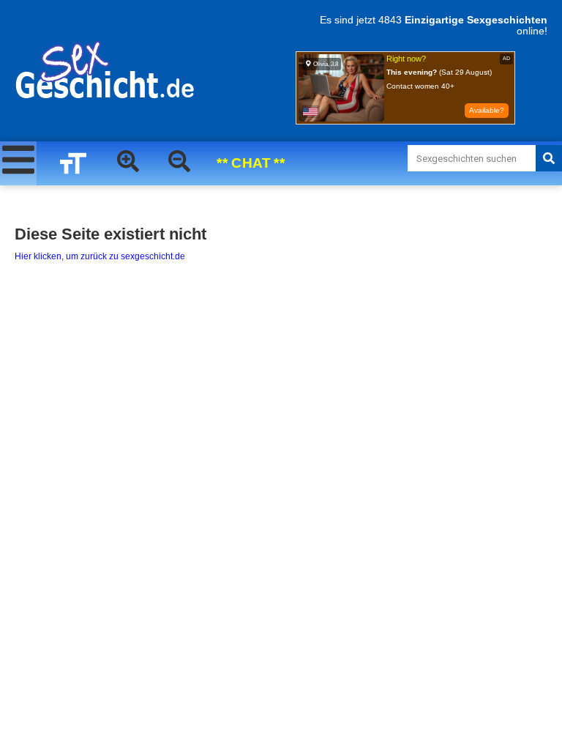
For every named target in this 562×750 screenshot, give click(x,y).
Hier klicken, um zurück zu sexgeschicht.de (100, 256)
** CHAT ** (251, 163)
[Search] (549, 158)
